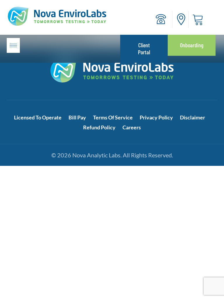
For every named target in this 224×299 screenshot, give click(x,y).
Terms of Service (113, 117)
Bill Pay (77, 117)
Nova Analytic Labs (96, 155)
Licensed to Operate (38, 117)
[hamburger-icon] (13, 45)
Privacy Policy (156, 117)
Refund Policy (99, 127)
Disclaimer (192, 117)
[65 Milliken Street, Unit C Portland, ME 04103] (181, 19)
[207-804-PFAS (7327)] (161, 19)
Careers (132, 127)
